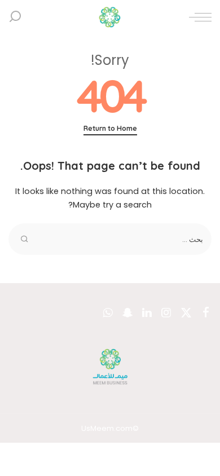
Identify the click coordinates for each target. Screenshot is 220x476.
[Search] (15, 17)
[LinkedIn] (147, 313)
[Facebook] (206, 313)
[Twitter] (186, 313)
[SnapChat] (127, 313)
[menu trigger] (197, 17)
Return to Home (110, 128)
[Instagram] (166, 313)
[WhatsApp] (107, 313)
